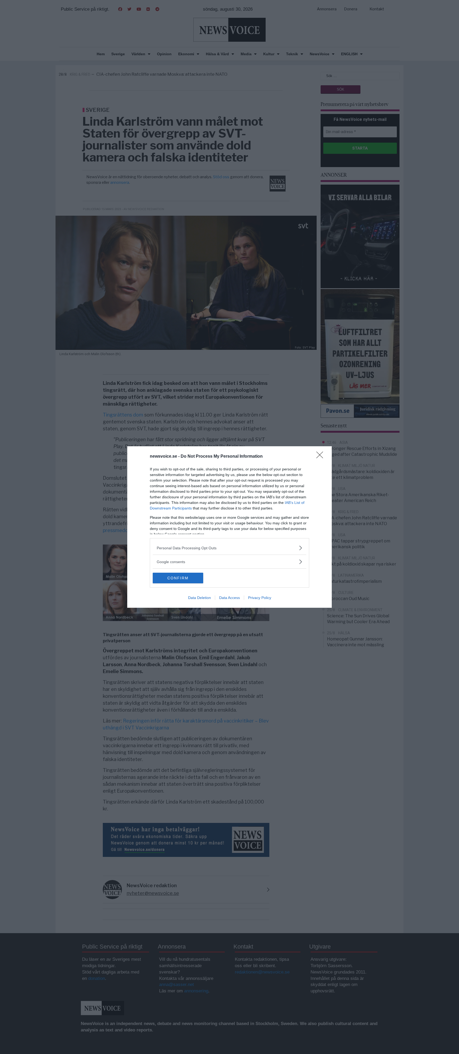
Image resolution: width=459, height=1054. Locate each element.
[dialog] (229, 527)
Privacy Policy (259, 598)
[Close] (321, 457)
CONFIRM (178, 578)
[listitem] (229, 548)
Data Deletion (199, 598)
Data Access (229, 598)
